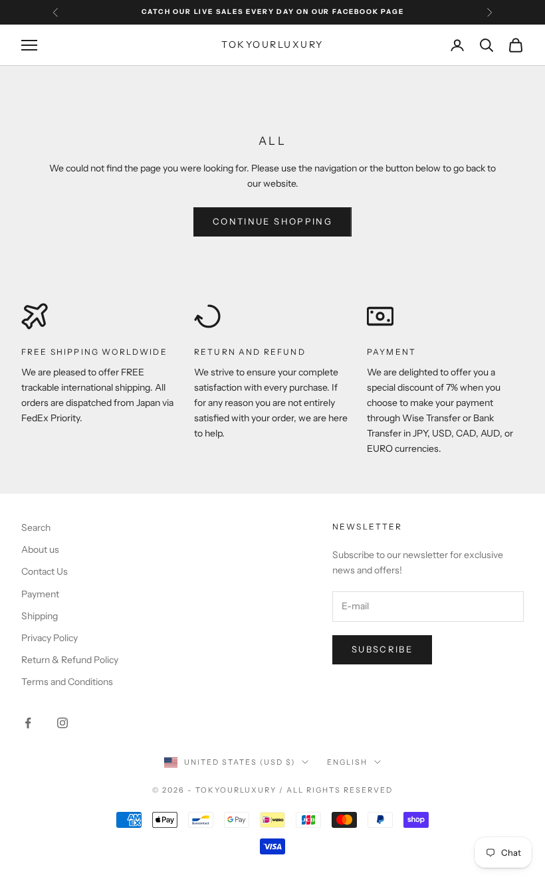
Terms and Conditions (67, 682)
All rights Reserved (339, 790)
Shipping (39, 616)
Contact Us (44, 571)
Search (36, 528)
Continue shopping (272, 221)
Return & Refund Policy (69, 660)
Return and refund (250, 352)
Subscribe (382, 649)
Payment (391, 352)
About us (40, 549)
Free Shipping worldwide (94, 352)
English (347, 762)
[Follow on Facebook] (28, 723)
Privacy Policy (49, 638)
